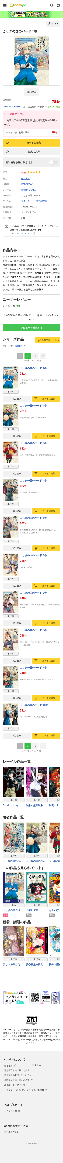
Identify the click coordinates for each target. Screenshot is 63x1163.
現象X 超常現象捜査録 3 (36, 805)
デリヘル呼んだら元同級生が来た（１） (12, 964)
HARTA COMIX (28, 190)
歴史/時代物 (41, 201)
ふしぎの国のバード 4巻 (33, 480)
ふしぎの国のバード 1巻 (33, 368)
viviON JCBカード (13, 106)
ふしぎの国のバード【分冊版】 (12, 910)
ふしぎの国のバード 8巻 (33, 630)
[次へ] (43, 356)
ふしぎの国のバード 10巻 (34, 705)
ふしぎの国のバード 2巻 (33, 405)
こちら (31, 1043)
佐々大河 (25, 178)
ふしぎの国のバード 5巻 (33, 517)
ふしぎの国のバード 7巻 (33, 592)
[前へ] (20, 356)
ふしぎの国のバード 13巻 (12, 861)
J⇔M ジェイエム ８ (13, 805)
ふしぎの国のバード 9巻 (33, 667)
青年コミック (27, 201)
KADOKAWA (27, 184)
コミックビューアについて (21, 233)
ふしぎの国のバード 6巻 (33, 555)
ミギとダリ (32, 910)
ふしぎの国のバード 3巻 (33, 443)
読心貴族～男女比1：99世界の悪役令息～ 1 (36, 964)
